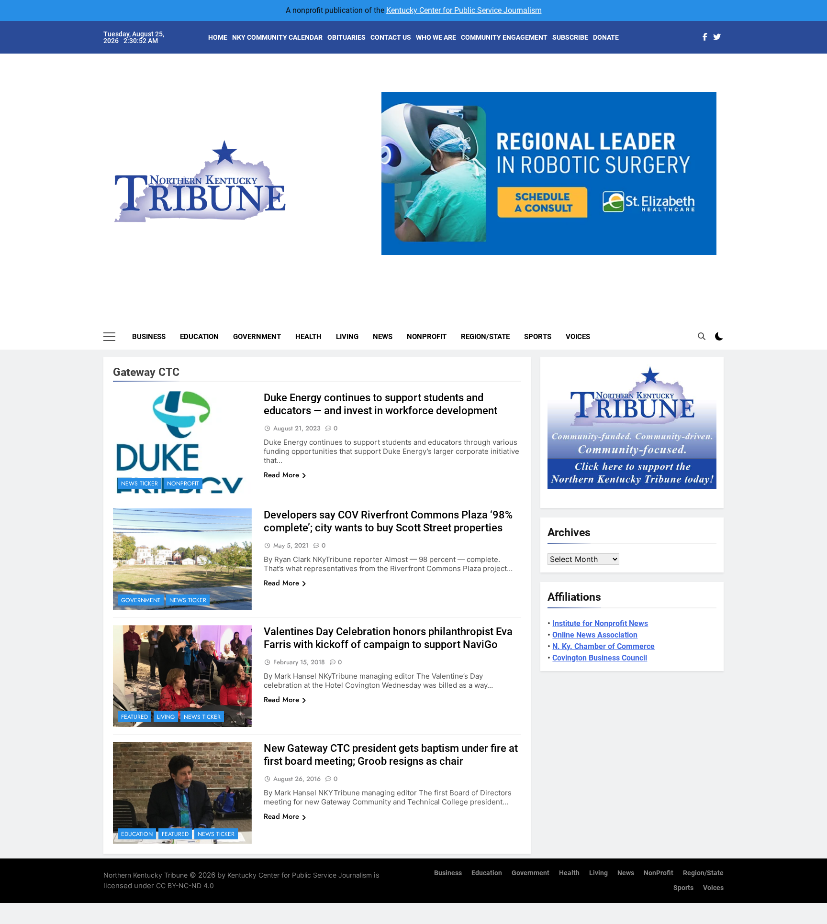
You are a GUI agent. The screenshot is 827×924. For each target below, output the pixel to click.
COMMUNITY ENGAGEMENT (504, 37)
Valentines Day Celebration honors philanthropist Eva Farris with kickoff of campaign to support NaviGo (388, 638)
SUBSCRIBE (570, 37)
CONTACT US (390, 37)
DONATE (606, 37)
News (382, 336)
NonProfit (427, 336)
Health (308, 336)
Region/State (485, 336)
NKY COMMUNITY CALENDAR (277, 37)
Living (347, 336)
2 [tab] (534, 260)
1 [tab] (517, 260)
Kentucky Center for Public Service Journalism (464, 10)
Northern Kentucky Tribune (145, 875)
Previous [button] (392, 255)
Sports (537, 336)
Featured (134, 717)
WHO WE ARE (436, 37)
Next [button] (705, 255)
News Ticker (139, 483)
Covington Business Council (599, 657)
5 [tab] (588, 260)
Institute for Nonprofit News (600, 623)
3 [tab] (552, 260)
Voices (578, 336)
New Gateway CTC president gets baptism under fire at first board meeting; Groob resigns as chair (391, 754)
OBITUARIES (346, 37)
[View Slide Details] (548, 173)
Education (199, 336)
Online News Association (594, 634)
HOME (217, 37)
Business (149, 336)
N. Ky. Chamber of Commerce (603, 646)
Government (257, 336)
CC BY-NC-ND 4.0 (185, 885)
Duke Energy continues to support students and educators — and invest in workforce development (380, 404)
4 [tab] (570, 260)
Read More (281, 475)
